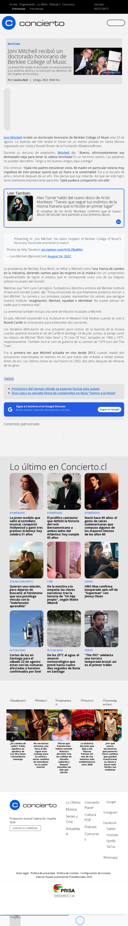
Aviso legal (22, 873)
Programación (27, 4)
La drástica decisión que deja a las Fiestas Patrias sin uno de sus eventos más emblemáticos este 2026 (87, 754)
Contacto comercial (25, 828)
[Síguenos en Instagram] (74, 22)
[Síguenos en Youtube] (89, 22)
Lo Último (42, 4)
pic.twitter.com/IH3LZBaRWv (62, 249)
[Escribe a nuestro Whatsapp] (104, 22)
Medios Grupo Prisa (64, 896)
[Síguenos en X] (84, 22)
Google (111, 802)
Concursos (68, 4)
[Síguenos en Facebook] (79, 22)
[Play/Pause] (80, 920)
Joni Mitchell (13, 137)
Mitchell (63, 152)
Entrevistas (18, 8)
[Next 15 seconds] (88, 920)
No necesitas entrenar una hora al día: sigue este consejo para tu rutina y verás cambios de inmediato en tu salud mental (41, 755)
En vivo (13, 4)
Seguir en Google (109, 409)
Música (9, 379)
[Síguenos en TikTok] (99, 22)
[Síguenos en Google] (69, 22)
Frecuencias (36, 8)
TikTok (110, 847)
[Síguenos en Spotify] (94, 22)
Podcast (90, 826)
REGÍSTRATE (101, 8)
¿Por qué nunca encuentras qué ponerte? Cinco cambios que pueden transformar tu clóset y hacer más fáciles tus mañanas (110, 756)
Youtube (112, 835)
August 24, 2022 (59, 256)
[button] (34, 915)
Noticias (54, 4)
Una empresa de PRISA (64, 888)
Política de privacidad (43, 873)
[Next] (97, 920)
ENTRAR (99, 4)
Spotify (111, 841)
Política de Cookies (68, 873)
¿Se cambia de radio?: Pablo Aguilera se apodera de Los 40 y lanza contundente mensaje (18, 751)
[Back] (63, 920)
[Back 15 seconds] (71, 920)
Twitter (111, 829)
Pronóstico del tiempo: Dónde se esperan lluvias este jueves (56, 389)
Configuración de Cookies (96, 873)
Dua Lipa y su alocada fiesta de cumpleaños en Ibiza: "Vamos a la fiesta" (64, 393)
